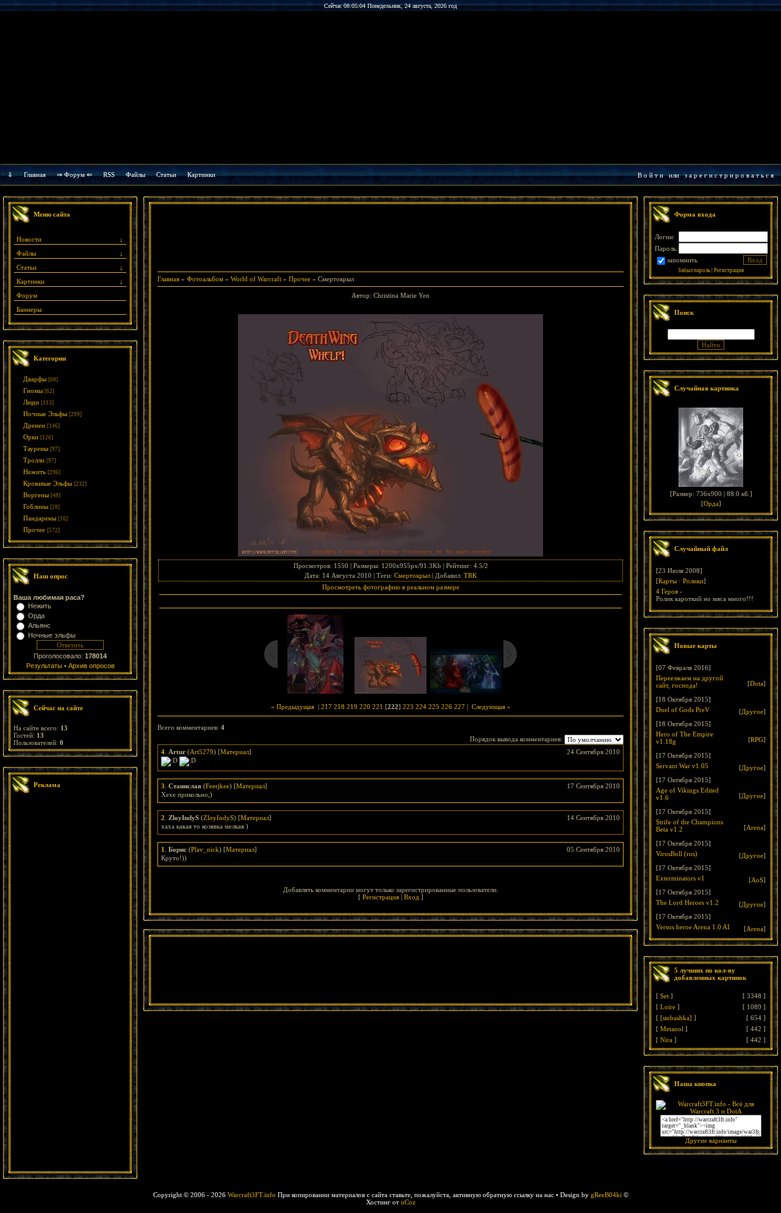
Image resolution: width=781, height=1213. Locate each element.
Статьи (26, 267)
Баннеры (28, 309)
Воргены (36, 495)
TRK (470, 575)
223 (408, 706)
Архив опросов (91, 665)
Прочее (34, 529)
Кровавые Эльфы (47, 483)
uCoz (408, 1202)
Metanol (671, 1028)
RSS (109, 174)
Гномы (33, 390)
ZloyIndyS (218, 817)
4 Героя (667, 591)
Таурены (35, 448)
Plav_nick (205, 849)
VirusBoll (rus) (676, 853)
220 (364, 706)
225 (433, 706)
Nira (666, 1039)
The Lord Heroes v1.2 (687, 902)
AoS (757, 880)
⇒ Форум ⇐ (74, 174)
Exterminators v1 (680, 878)
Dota (756, 683)
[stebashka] (676, 1017)
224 (421, 706)
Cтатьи (166, 174)
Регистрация (380, 897)
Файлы (135, 174)
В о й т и (650, 175)
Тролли (34, 460)
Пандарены (39, 518)
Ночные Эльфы (45, 413)
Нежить (34, 471)
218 (339, 706)
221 (377, 706)
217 (326, 706)
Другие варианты (710, 1140)
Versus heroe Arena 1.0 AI (693, 926)
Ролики (693, 581)
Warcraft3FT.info (252, 1194)
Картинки (201, 174)
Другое (752, 711)
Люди (31, 402)
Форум (26, 295)
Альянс (39, 625)
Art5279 (202, 751)
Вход (411, 897)
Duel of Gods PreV (683, 709)
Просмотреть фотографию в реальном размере (390, 587)
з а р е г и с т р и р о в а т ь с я (729, 175)
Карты (667, 581)
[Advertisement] (70, 984)
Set (664, 995)
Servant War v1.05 (682, 765)
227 (459, 706)
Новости (28, 239)
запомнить (682, 260)
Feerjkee (217, 786)
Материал (234, 751)
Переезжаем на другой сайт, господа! (689, 681)
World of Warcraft (256, 279)
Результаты (44, 665)
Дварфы (34, 379)
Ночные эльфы (52, 635)
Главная (35, 174)
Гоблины (35, 506)
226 (446, 706)
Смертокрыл (412, 575)
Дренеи (34, 425)
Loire (667, 1006)
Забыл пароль (694, 270)
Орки (30, 437)
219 (352, 706)
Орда (36, 615)
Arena (754, 827)
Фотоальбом (205, 279)
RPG (756, 739)
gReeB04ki (606, 1194)
